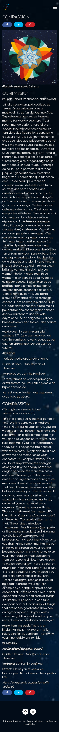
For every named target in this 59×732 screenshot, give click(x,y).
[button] (55, 7)
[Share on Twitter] (18, 24)
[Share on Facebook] (7, 24)
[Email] (33, 712)
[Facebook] (25, 712)
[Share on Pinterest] (30, 24)
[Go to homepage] (6, 7)
